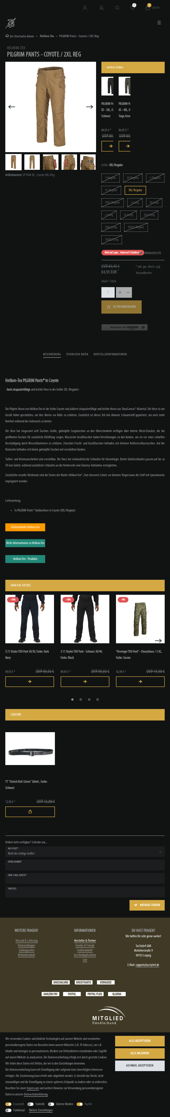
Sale (85, 960)
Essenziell (18, 1104)
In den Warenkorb (124, 307)
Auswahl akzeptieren (140, 1065)
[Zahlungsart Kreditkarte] (84, 982)
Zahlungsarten (26, 950)
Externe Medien (64, 1104)
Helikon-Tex (46, 36)
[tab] (52, 354)
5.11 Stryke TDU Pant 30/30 (27, 655)
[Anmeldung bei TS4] (85, 8)
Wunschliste (153, 253)
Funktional (19, 1110)
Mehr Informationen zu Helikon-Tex (25, 543)
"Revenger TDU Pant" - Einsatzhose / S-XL (139, 655)
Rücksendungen (26, 945)
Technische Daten (77, 354)
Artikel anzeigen (110, 146)
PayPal (88, 1104)
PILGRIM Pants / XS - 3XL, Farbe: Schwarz (110, 110)
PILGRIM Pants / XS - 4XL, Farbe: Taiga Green (127, 110)
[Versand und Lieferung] (117, 994)
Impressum (33, 1088)
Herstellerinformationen (110, 354)
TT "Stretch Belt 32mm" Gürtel (26, 785)
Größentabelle (85, 950)
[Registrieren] (102, 8)
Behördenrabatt (26, 955)
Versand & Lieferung (26, 941)
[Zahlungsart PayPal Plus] (95, 994)
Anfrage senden (150, 905)
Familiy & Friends (85, 945)
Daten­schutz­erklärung (36, 1094)
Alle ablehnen (140, 1053)
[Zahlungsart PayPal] (72, 994)
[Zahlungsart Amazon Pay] (50, 994)
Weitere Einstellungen (41, 1110)
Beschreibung (52, 354)
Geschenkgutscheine (85, 955)
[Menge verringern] (128, 292)
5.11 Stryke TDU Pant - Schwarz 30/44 (81, 655)
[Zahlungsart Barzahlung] (61, 982)
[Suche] (117, 8)
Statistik (39, 1104)
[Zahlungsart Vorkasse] (106, 982)
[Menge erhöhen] (120, 292)
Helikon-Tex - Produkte (25, 559)
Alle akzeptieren (140, 1041)
